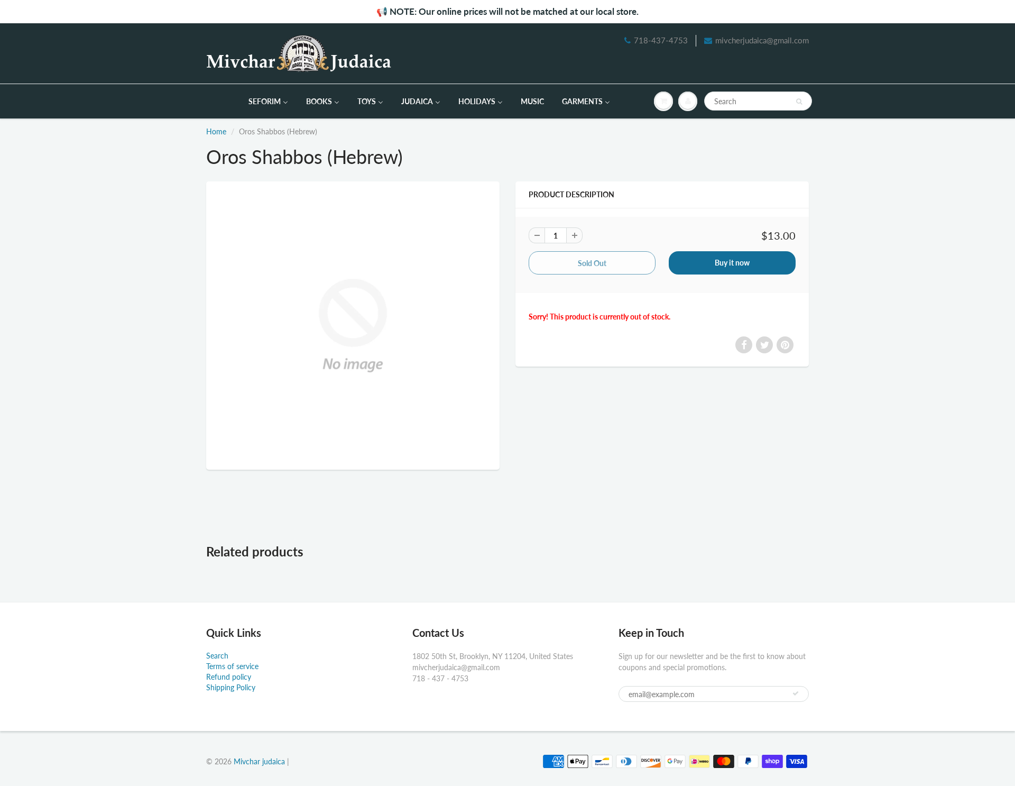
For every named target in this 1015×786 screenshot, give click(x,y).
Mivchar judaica (259, 761)
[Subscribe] (795, 693)
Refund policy (228, 676)
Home (216, 131)
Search (217, 655)
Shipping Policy (230, 687)
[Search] (799, 101)
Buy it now (732, 262)
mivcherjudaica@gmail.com (762, 40)
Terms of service (232, 666)
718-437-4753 (661, 40)
